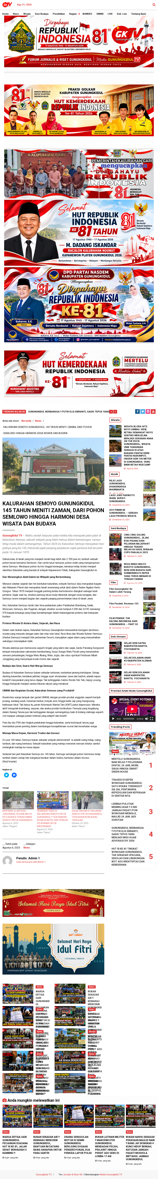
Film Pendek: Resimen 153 (123, 603)
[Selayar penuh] (151, 718)
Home (5, 13)
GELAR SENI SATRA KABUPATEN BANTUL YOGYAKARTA (136, 646)
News (16, 13)
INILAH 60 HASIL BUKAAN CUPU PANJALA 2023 (138, 551)
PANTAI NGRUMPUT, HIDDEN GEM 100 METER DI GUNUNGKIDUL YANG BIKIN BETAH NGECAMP (137, 460)
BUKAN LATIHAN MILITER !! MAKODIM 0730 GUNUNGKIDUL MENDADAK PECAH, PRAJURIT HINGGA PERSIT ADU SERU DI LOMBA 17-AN (109, 1146)
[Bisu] (146, 718)
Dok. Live (122, 13)
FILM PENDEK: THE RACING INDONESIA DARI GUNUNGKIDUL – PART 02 (123, 621)
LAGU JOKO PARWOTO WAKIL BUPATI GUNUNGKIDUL (122, 498)
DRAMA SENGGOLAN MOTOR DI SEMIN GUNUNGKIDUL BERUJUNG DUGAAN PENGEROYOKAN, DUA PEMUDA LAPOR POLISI (78, 1144)
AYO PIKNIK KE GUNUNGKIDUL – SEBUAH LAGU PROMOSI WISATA (123, 513)
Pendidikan (59, 13)
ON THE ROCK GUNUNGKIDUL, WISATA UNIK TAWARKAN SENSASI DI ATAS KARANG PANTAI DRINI (137, 447)
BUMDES (87, 13)
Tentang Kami (138, 13)
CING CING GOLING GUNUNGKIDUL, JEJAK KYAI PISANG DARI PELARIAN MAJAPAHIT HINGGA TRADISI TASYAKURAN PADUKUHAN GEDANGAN (138, 543)
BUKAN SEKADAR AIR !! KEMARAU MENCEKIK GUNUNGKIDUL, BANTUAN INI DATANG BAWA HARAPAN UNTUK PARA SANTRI (47, 1144)
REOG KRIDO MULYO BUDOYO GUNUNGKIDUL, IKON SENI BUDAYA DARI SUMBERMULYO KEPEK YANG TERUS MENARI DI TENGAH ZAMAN (137, 572)
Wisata (27, 13)
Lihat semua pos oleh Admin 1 (31, 862)
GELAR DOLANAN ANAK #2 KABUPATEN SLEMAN (138, 659)
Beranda (26, 420)
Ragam (73, 13)
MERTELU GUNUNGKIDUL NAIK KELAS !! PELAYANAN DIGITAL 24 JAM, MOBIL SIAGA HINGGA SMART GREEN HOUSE (127, 765)
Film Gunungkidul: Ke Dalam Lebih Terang (120, 590)
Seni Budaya (41, 13)
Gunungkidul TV (44, 1174)
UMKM (99, 13)
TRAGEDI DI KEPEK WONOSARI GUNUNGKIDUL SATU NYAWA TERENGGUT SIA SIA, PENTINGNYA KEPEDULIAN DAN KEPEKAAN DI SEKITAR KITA (128, 787)
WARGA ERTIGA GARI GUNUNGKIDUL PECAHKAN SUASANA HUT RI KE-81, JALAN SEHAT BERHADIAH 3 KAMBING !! (15, 1144)
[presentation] (111, 412)
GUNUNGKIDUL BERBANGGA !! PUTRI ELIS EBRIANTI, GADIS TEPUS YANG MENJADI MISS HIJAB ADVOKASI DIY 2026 (128, 834)
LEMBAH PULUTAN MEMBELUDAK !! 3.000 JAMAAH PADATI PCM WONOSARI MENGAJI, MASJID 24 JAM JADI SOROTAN (124, 811)
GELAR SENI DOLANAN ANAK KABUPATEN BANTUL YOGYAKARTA (137, 675)
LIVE (110, 13)
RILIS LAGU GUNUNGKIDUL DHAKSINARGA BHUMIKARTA (117, 485)
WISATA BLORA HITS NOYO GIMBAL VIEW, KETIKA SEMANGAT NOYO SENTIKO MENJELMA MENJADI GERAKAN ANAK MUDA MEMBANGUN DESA (138, 435)
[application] (132, 709)
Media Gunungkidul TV (111, 1174)
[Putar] (113, 718)
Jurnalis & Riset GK (72, 1174)
